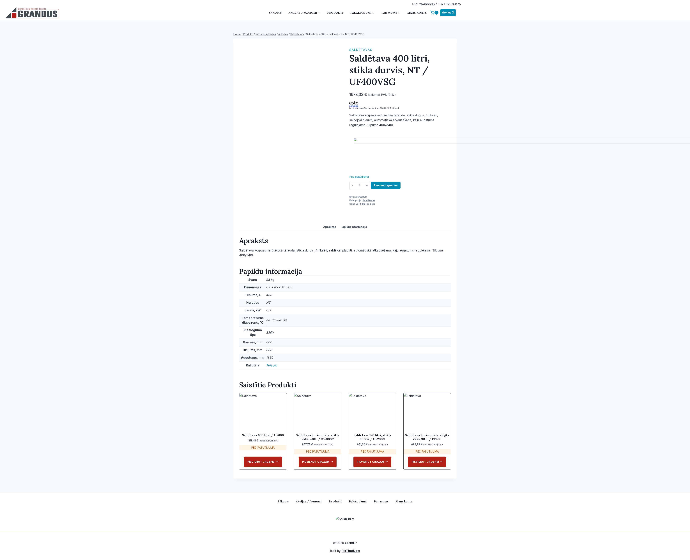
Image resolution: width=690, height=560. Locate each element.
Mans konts (417, 12)
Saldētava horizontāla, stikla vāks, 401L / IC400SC (317, 437)
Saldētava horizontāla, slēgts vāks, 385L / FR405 (427, 437)
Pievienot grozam (386, 185)
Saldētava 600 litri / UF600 (263, 435)
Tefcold (271, 365)
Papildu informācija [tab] (354, 227)
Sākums (275, 12)
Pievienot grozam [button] (261, 461)
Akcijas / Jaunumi (309, 501)
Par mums (381, 501)
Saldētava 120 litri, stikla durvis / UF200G (372, 437)
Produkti (335, 12)
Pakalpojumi (358, 501)
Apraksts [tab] (329, 227)
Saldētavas (360, 50)
